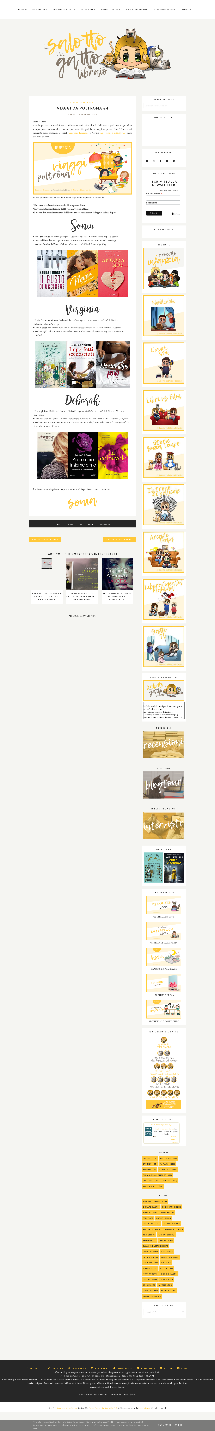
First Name (151, 203)
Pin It (90, 524)
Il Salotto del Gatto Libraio (66, 1408)
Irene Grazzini (150, 1251)
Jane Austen (166, 1279)
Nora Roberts (150, 1274)
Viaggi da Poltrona (82, 102)
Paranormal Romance (154, 1175)
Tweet (59, 524)
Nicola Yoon (166, 1268)
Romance (148, 1181)
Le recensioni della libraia (112, 132)
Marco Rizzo (150, 1268)
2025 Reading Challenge (161, 1124)
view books (174, 1142)
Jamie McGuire (150, 1212)
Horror (147, 1169)
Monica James (168, 1291)
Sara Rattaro (166, 1240)
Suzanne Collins (171, 1224)
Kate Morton (165, 1285)
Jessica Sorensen (166, 1235)
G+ (81, 524)
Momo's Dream (144, 1408)
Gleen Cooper (150, 1279)
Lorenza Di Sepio (170, 1257)
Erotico (147, 1164)
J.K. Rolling (149, 1235)
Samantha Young (152, 1296)
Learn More (164, 1425)
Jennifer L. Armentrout (155, 1201)
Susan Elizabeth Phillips (155, 1246)
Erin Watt (148, 1218)
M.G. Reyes (166, 1263)
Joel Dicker (167, 1251)
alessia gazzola (151, 1229)
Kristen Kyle (149, 1240)
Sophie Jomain (163, 1218)
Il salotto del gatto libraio (164, 1129)
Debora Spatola (151, 1224)
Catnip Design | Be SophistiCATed (103, 1408)
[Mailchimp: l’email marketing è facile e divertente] (176, 216)
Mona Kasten (167, 1212)
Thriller (165, 1181)
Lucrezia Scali (150, 1263)
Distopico (165, 1158)
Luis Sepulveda (150, 1291)
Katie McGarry (150, 1257)
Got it (178, 1425)
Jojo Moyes (149, 1285)
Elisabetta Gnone (171, 1207)
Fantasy (164, 1164)
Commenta (105, 524)
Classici (147, 1158)
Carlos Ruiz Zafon (173, 1229)
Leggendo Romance (78, 132)
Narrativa (164, 1169)
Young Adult (150, 1186)
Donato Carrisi (151, 1207)
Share (70, 524)
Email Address (154, 193)
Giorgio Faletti (169, 1274)
